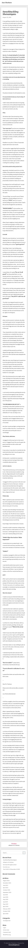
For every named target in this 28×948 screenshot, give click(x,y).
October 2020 (6, 890)
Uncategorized (6, 920)
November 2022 (7, 883)
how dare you (6, 867)
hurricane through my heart (10, 864)
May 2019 (5, 904)
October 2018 (6, 911)
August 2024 (6, 880)
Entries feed (6, 930)
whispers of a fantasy (8, 862)
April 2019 (5, 906)
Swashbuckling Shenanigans (10, 860)
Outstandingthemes (14, 945)
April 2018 (5, 913)
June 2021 (5, 885)
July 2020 (5, 894)
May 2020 (5, 899)
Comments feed (7, 932)
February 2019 (6, 909)
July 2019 (5, 901)
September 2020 (7, 892)
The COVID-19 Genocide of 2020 (11, 869)
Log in (4, 927)
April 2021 (5, 887)
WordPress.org (7, 934)
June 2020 (5, 897)
